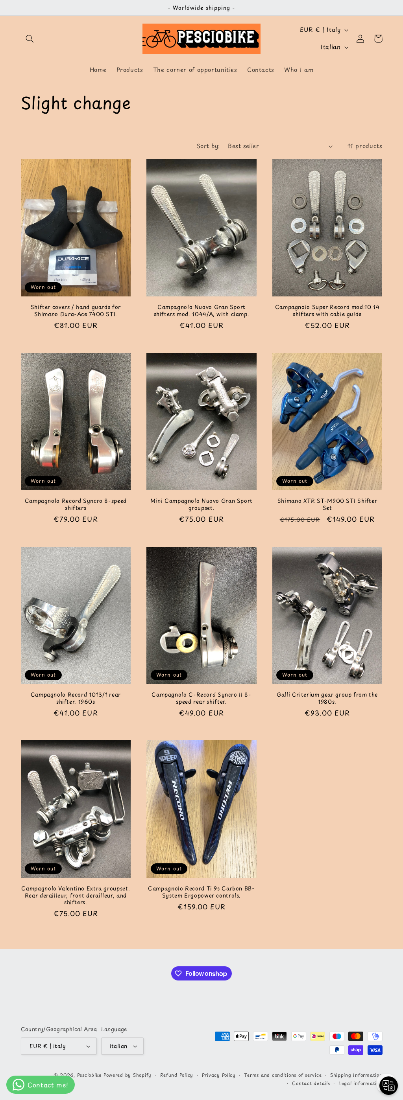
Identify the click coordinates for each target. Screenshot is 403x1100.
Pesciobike (89, 1074)
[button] (30, 38)
